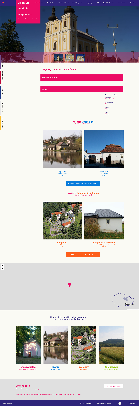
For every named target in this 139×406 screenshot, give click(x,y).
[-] (58, 57)
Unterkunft (50, 3)
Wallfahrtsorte (39, 3)
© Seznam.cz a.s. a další (135, 309)
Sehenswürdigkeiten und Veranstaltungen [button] (69, 3)
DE (113, 3)
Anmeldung (133, 3)
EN (107, 3)
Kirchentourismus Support (104, 403)
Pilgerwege (90, 3)
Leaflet (129, 309)
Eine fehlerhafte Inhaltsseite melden (28, 19)
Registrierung (121, 3)
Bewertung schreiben (114, 386)
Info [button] (98, 3)
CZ (104, 3)
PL (110, 3)
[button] (69, 285)
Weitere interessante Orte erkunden (82, 255)
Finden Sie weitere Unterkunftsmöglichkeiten (82, 183)
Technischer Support (85, 403)
